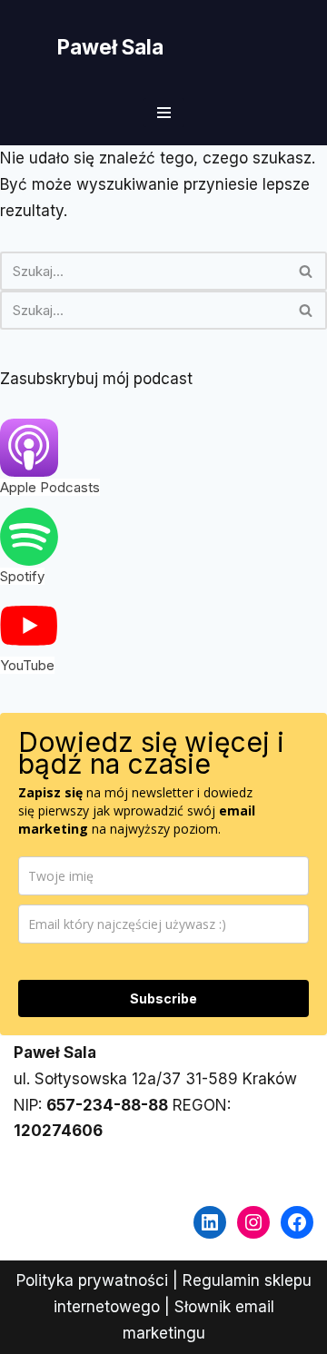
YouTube (27, 665)
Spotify (22, 576)
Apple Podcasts (50, 487)
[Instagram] (253, 1222)
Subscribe (163, 998)
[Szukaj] (306, 271)
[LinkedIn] (209, 1222)
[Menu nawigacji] (164, 112)
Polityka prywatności (92, 1280)
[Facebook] (297, 1222)
